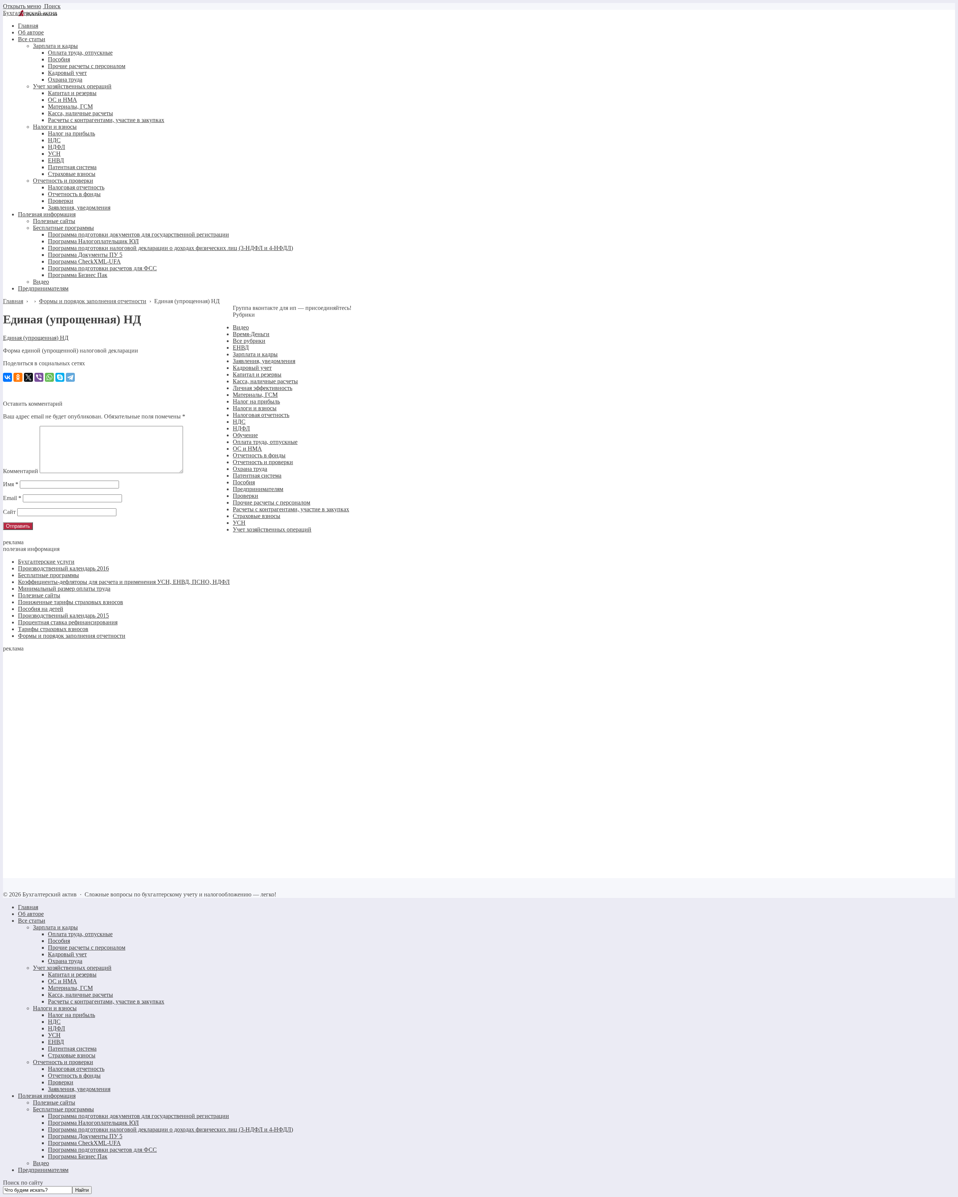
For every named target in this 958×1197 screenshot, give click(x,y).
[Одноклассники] (17, 377)
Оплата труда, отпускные (265, 442)
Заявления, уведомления (264, 361)
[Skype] (59, 377)
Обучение (245, 435)
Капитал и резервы (257, 374)
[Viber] (38, 377)
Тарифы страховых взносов (53, 629)
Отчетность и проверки (263, 462)
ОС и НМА (247, 448)
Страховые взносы (256, 516)
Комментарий (20, 471)
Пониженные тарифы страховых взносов (70, 602)
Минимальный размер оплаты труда (64, 588)
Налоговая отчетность (261, 415)
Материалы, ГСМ (255, 395)
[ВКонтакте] (7, 377)
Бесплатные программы (48, 575)
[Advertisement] (59, 764)
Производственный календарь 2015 (63, 615)
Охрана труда (250, 469)
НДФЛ (241, 428)
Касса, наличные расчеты (265, 381)
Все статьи (31, 920)
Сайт (9, 512)
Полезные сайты (39, 595)
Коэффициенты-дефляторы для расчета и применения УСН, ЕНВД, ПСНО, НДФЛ (124, 582)
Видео (241, 327)
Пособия (244, 482)
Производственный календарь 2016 (63, 568)
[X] (28, 377)
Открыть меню (22, 6)
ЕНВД (241, 347)
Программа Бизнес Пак (77, 1156)
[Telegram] (70, 377)
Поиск (52, 6)
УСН (239, 523)
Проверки (245, 496)
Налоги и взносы (255, 408)
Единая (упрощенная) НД (35, 338)
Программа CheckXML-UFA (84, 1143)
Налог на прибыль (256, 401)
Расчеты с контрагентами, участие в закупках (291, 509)
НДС (239, 421)
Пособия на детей (40, 609)
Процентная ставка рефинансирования (68, 622)
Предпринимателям (258, 489)
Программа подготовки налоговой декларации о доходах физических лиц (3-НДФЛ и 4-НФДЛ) (170, 1129)
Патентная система (257, 475)
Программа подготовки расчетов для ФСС (102, 1149)
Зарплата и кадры (255, 354)
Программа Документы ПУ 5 (85, 1136)
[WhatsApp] (49, 377)
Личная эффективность (262, 388)
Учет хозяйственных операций (272, 529)
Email (12, 498)
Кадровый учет (252, 368)
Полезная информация (47, 1096)
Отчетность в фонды (259, 455)
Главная (28, 907)
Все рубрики (249, 341)
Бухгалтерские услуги (46, 561)
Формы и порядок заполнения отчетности (71, 636)
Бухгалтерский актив (30, 13)
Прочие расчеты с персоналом (271, 502)
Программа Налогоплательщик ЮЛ (93, 1123)
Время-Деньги (251, 334)
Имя (10, 484)
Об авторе (31, 914)
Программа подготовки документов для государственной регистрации (138, 1116)
